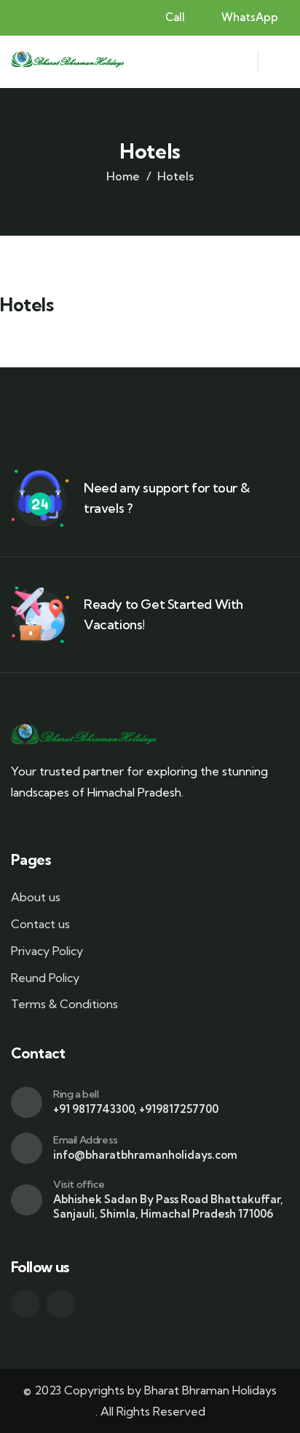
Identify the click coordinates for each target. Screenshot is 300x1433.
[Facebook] (25, 1304)
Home (123, 176)
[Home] (67, 61)
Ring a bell (76, 1094)
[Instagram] (61, 1304)
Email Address (85, 1139)
